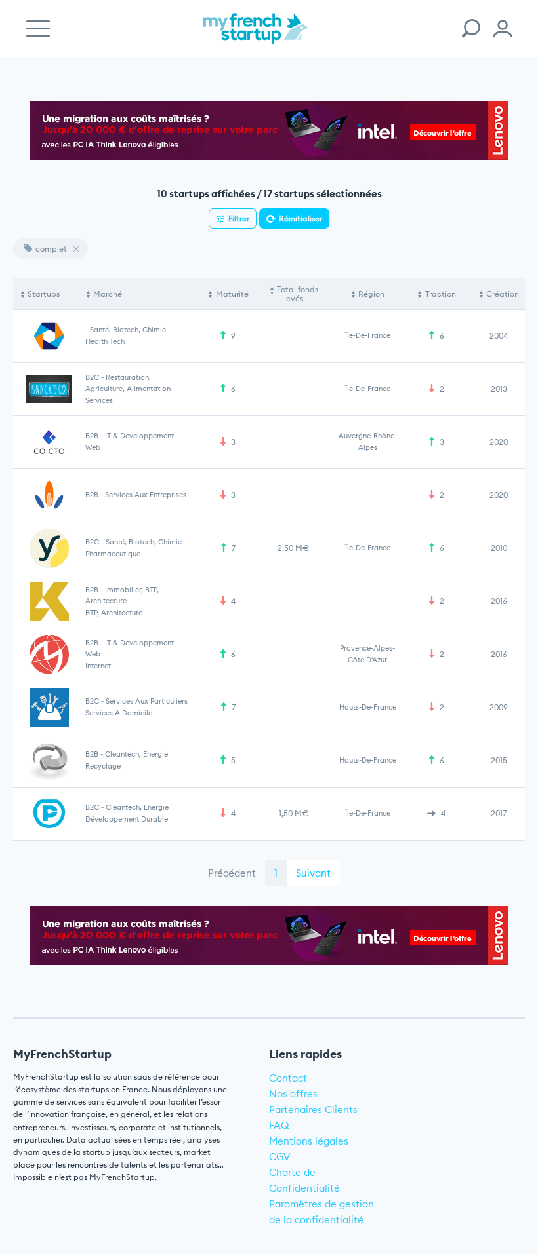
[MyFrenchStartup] (255, 35)
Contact (288, 1078)
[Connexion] (502, 28)
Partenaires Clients (313, 1109)
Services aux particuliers (147, 701)
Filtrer (238, 218)
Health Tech (105, 341)
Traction (440, 294)
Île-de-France (367, 335)
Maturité (232, 294)
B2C (92, 377)
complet (51, 249)
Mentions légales (308, 1141)
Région (371, 294)
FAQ (279, 1125)
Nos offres (293, 1094)
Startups (44, 294)
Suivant (313, 873)
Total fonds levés (297, 293)
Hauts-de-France (367, 707)
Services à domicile (118, 712)
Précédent (232, 873)
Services (99, 400)
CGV (280, 1156)
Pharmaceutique (112, 553)
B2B (91, 435)
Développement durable (126, 819)
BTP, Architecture (113, 612)
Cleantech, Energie (136, 754)
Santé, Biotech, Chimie (128, 329)
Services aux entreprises (145, 494)
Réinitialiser (300, 218)
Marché (107, 294)
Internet (98, 665)
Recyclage (103, 765)
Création (502, 294)
